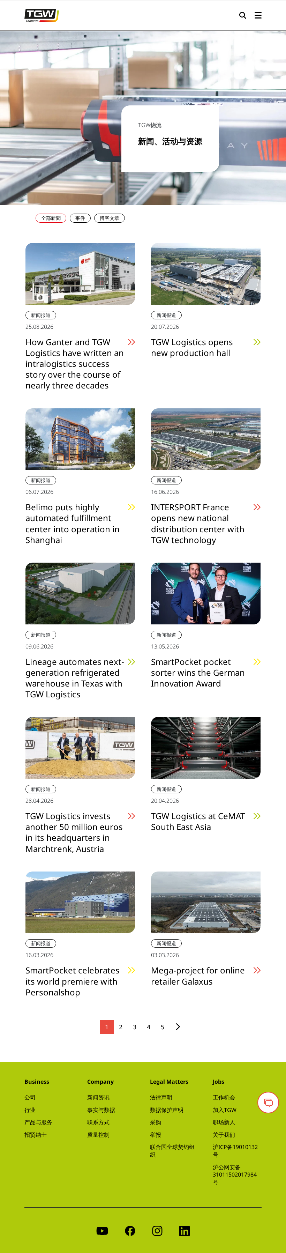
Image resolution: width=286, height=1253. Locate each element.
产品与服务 (38, 1122)
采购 (155, 1122)
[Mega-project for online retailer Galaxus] (206, 901)
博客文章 (109, 218)
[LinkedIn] (184, 1230)
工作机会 (224, 1097)
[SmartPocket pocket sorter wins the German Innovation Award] (206, 592)
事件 (80, 218)
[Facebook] (130, 1230)
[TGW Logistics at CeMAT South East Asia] (206, 747)
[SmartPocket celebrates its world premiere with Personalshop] (80, 901)
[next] (178, 1026)
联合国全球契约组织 (172, 1150)
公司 (30, 1097)
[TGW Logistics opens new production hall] (206, 273)
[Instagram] (157, 1230)
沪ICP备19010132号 (235, 1150)
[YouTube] (102, 1230)
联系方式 (98, 1122)
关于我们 (224, 1135)
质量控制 (98, 1135)
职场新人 (224, 1122)
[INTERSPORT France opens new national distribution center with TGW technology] (206, 438)
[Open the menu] (258, 15)
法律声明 (161, 1097)
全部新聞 (51, 218)
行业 (30, 1110)
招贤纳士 (35, 1135)
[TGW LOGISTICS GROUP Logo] (41, 14)
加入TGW (224, 1110)
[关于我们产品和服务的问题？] (268, 1102)
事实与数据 (101, 1110)
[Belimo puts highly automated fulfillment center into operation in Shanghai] (80, 438)
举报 (155, 1135)
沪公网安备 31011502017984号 (235, 1174)
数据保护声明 (166, 1110)
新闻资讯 (98, 1097)
